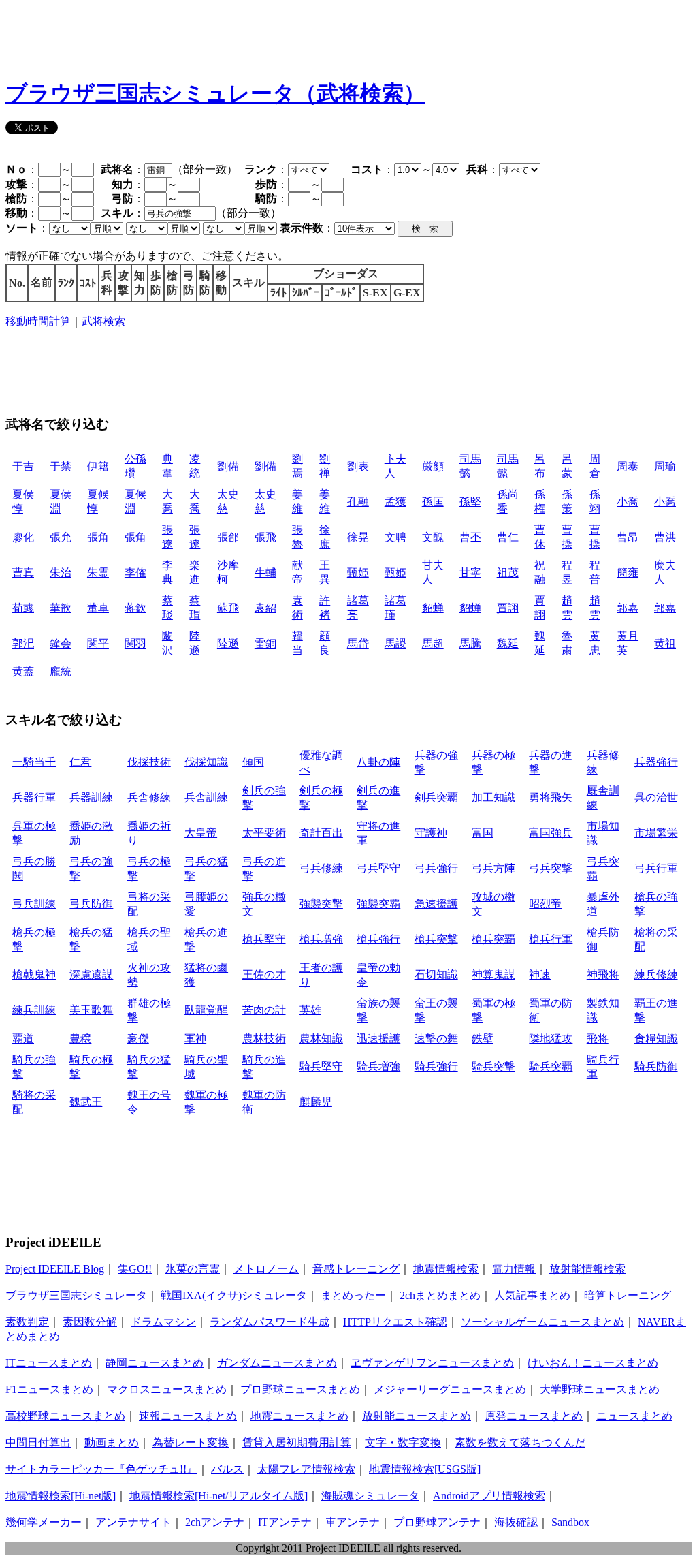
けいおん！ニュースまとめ (593, 1363)
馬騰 (470, 643)
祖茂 (508, 572)
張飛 (265, 537)
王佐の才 (264, 974)
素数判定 (27, 1322)
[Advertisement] (253, 36)
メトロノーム (266, 1269)
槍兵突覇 (493, 939)
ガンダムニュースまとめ (277, 1363)
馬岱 (358, 643)
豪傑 (138, 1038)
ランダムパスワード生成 (269, 1322)
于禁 (60, 466)
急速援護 (436, 903)
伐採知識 (206, 762)
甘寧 (470, 572)
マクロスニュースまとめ (167, 1389)
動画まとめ (111, 1442)
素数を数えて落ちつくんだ (520, 1442)
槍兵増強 (321, 939)
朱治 (60, 572)
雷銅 (265, 643)
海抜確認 (516, 1522)
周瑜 (665, 466)
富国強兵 (550, 833)
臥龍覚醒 (206, 1010)
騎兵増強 (378, 1066)
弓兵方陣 (493, 868)
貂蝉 (433, 608)
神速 (540, 974)
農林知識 (321, 1038)
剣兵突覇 (436, 797)
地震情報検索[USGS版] (425, 1469)
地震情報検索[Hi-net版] (60, 1495)
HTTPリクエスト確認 (395, 1322)
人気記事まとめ (532, 1295)
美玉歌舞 (91, 1010)
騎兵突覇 (550, 1066)
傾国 (253, 762)
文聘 (395, 537)
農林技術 (264, 1038)
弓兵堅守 (378, 868)
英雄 (310, 1010)
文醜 (433, 537)
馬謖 (395, 643)
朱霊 (98, 572)
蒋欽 (135, 608)
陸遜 (228, 643)
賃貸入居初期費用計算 (296, 1442)
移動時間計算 (38, 321)
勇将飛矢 (550, 797)
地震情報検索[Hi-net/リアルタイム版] (218, 1495)
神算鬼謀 (493, 974)
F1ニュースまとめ (49, 1389)
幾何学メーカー (43, 1522)
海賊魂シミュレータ (370, 1495)
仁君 (80, 762)
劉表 (358, 466)
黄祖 (665, 643)
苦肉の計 (264, 1010)
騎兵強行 (436, 1066)
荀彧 (23, 608)
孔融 (358, 502)
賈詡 (508, 608)
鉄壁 (482, 1038)
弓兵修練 (321, 868)
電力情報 (514, 1269)
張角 (98, 537)
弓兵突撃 (550, 868)
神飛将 (603, 974)
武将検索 (103, 321)
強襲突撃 (321, 903)
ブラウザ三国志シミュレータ (76, 1295)
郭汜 (23, 643)
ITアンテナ (285, 1522)
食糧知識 (656, 1038)
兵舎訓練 (206, 797)
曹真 (23, 572)
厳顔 (433, 466)
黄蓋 (23, 671)
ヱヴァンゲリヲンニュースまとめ (432, 1363)
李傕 (135, 572)
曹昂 (627, 537)
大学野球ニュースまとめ (600, 1389)
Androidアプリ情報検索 (489, 1495)
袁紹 (265, 608)
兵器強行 (656, 762)
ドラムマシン (163, 1322)
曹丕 (470, 537)
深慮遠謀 (91, 974)
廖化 (23, 537)
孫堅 (470, 502)
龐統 (60, 671)
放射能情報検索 (587, 1269)
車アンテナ (352, 1522)
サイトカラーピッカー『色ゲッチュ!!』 (101, 1469)
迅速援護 (378, 1038)
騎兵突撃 (493, 1066)
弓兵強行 (436, 868)
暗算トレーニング (627, 1295)
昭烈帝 (545, 903)
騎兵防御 (656, 1066)
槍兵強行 (378, 939)
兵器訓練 (91, 797)
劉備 (228, 466)
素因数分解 (90, 1322)
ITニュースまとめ (48, 1363)
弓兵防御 (91, 903)
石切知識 (436, 974)
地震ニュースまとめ (299, 1416)
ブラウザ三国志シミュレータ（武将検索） (215, 93)
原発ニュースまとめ (534, 1416)
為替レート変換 (190, 1442)
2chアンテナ (214, 1522)
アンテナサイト (133, 1522)
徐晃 (358, 537)
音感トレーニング (356, 1269)
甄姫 (358, 572)
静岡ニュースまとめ (155, 1363)
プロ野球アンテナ (437, 1522)
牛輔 (265, 572)
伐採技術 (149, 762)
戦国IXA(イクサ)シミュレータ (234, 1295)
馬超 (433, 643)
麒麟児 (315, 1102)
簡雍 (627, 572)
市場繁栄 (656, 833)
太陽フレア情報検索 (306, 1469)
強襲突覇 (378, 903)
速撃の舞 (436, 1038)
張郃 (228, 537)
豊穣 (80, 1038)
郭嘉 (627, 608)
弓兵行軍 (656, 868)
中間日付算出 (38, 1442)
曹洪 (665, 537)
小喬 (627, 502)
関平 (98, 643)
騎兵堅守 (321, 1066)
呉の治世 (656, 797)
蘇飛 (228, 608)
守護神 (431, 833)
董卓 (98, 608)
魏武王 (85, 1102)
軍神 (195, 1038)
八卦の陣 (378, 762)
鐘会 (60, 643)
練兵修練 (656, 974)
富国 (482, 833)
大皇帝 (200, 833)
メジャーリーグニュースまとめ (450, 1389)
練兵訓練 (34, 1010)
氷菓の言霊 (192, 1269)
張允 (60, 537)
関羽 (135, 643)
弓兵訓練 (34, 903)
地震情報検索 (446, 1269)
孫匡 (433, 502)
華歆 (60, 608)
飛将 (598, 1038)
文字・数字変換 (403, 1442)
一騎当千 (34, 762)
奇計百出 (321, 833)
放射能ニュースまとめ (416, 1416)
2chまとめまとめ (440, 1295)
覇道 (23, 1038)
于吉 (23, 466)
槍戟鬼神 (34, 974)
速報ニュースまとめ (188, 1416)
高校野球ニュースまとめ (65, 1416)
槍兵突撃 (436, 939)
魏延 (508, 643)
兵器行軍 (34, 797)
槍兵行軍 (550, 939)
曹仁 (508, 537)
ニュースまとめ (634, 1416)
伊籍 (98, 466)
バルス (227, 1469)
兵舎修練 (149, 797)
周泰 (627, 466)
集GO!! (135, 1269)
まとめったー (353, 1295)
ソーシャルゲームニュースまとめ (542, 1322)
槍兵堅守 (264, 939)
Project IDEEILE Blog (54, 1269)
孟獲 (395, 502)
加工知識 (493, 797)
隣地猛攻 (550, 1038)
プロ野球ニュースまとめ (300, 1389)
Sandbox (570, 1522)
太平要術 (264, 833)
